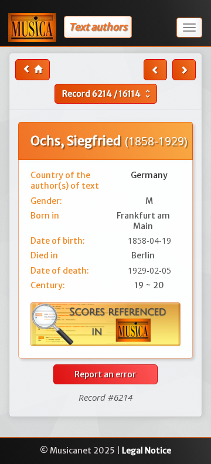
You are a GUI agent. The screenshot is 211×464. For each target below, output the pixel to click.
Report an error (105, 374)
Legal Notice (146, 450)
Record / (107, 93)
